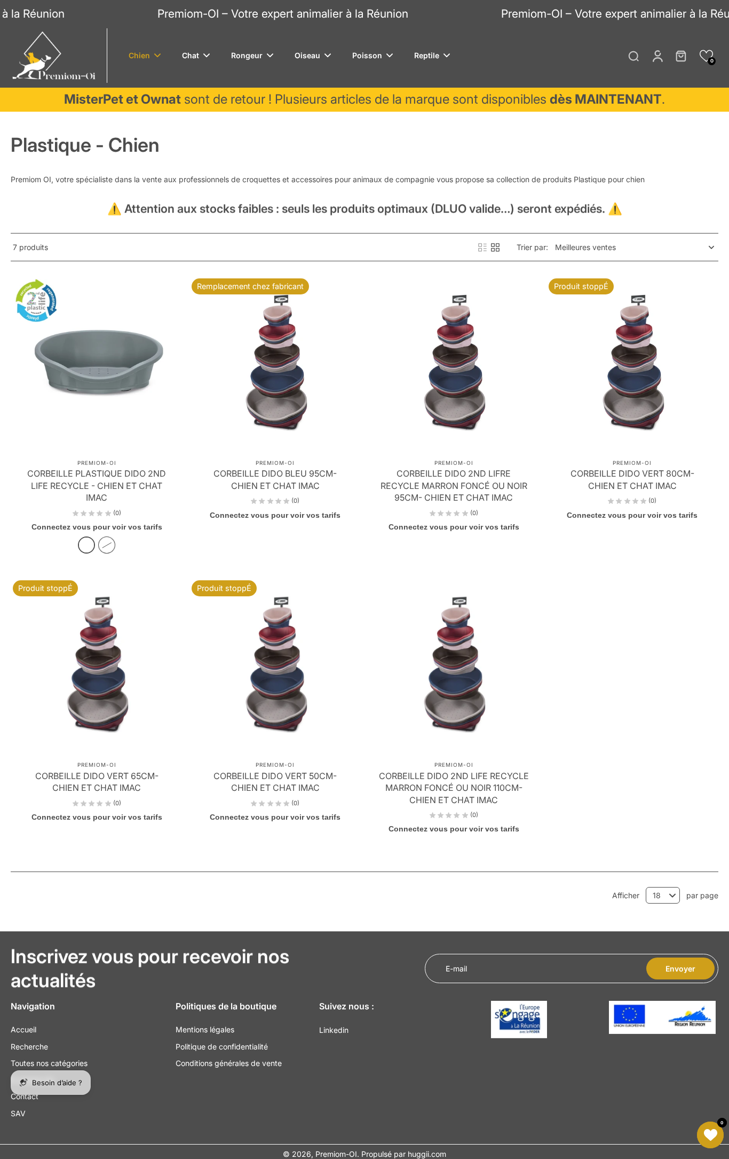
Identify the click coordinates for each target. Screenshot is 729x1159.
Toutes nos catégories (49, 1063)
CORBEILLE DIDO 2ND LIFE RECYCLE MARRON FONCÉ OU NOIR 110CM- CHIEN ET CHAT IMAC (454, 788)
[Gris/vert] (86, 545)
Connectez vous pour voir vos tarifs (96, 527)
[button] (706, 56)
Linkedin (333, 1029)
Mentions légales (205, 1029)
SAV (18, 1113)
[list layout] (482, 247)
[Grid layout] (495, 247)
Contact (24, 1096)
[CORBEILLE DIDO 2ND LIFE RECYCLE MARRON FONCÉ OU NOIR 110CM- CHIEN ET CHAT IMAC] (454, 664)
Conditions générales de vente (229, 1063)
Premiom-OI (336, 1153)
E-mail (456, 968)
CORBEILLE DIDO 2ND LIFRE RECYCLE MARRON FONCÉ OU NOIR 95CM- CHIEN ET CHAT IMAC (454, 485)
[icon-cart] (680, 55)
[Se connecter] (657, 55)
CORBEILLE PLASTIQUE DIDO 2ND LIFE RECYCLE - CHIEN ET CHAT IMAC (96, 485)
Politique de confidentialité (222, 1046)
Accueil (23, 1029)
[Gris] (106, 545)
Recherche (29, 1046)
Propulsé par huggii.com (403, 1153)
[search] (633, 55)
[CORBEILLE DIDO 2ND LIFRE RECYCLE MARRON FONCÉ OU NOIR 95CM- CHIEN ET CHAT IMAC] (454, 362)
